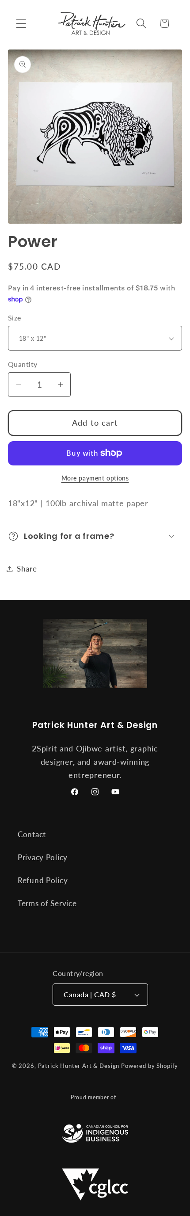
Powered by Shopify (149, 1065)
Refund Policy (43, 880)
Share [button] (27, 568)
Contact (32, 834)
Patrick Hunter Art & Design (79, 1065)
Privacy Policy (43, 857)
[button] (21, 23)
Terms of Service (47, 903)
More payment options (95, 478)
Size (14, 318)
